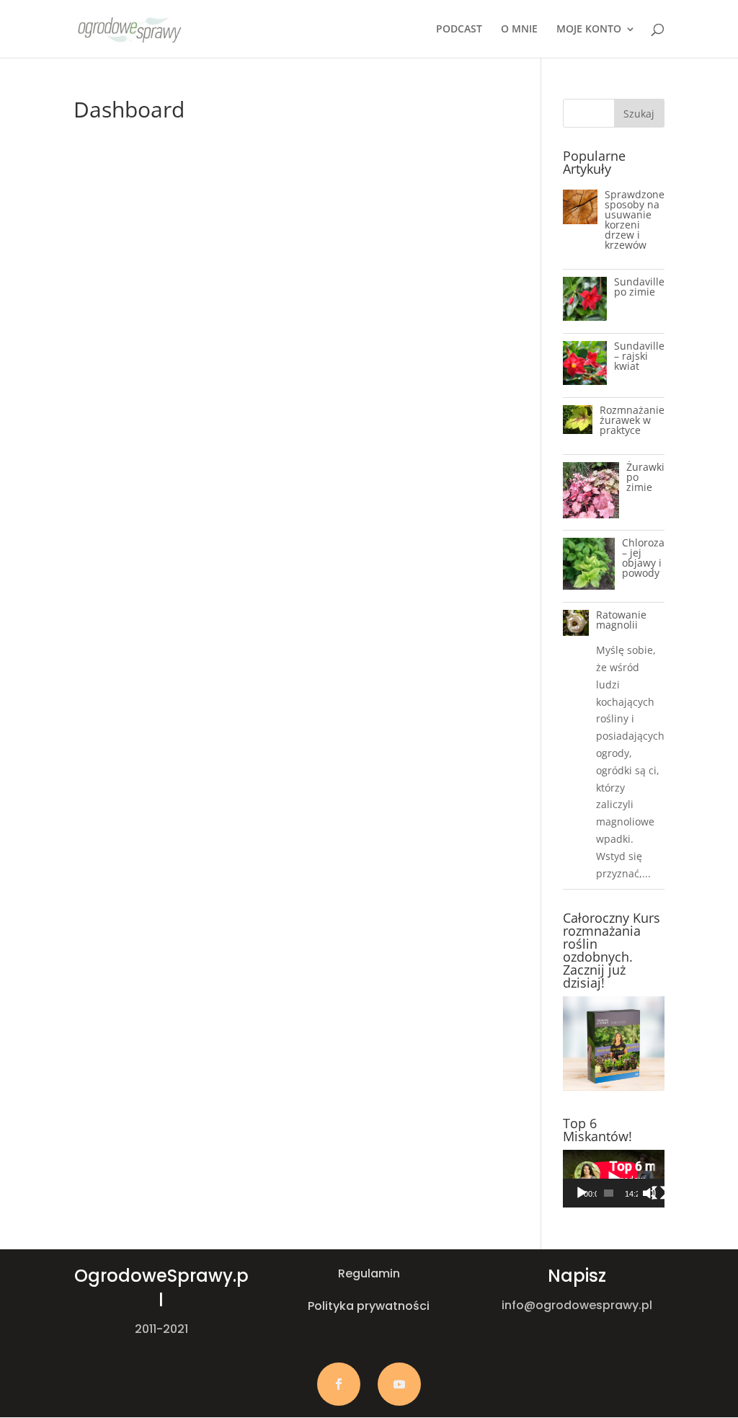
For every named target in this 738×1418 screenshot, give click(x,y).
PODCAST (459, 29)
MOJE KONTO (588, 29)
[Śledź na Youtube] (399, 1384)
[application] (613, 1178)
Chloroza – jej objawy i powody (643, 558)
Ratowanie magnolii (621, 620)
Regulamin (369, 1273)
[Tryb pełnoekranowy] (659, 1193)
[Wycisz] (649, 1193)
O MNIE (519, 29)
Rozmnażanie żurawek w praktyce (632, 420)
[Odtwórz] (581, 1193)
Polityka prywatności (369, 1306)
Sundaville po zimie (639, 286)
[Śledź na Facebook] (338, 1384)
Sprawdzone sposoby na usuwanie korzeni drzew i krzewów (634, 219)
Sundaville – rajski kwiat (639, 356)
